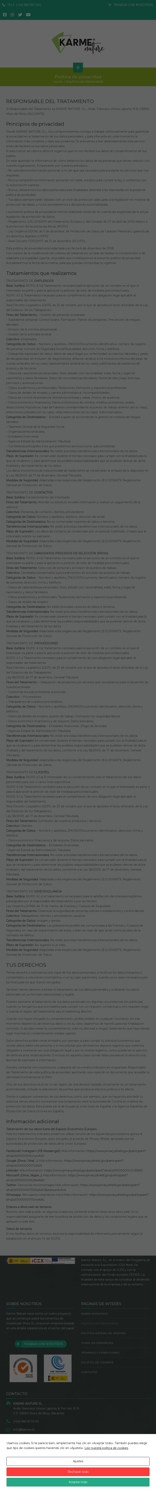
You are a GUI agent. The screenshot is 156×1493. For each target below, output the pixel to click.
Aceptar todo (78, 1482)
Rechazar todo (78, 1472)
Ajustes (78, 1461)
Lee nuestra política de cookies (106, 1448)
